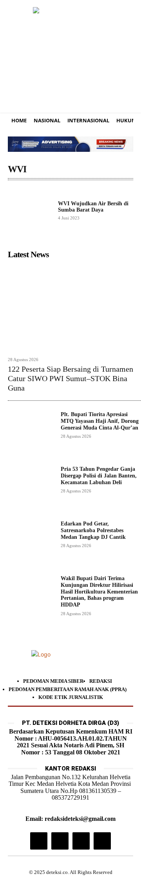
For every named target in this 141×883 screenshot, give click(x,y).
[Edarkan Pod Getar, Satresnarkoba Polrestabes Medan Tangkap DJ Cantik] (31, 544)
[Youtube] (102, 841)
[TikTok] (60, 841)
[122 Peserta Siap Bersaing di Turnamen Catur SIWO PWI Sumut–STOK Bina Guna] (74, 308)
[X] (81, 841)
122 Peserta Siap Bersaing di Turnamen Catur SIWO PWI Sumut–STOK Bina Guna (70, 378)
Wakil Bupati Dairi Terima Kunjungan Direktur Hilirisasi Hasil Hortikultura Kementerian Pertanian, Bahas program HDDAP (99, 591)
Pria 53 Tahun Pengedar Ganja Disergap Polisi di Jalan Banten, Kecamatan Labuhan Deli (99, 475)
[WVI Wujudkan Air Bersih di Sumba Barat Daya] (30, 210)
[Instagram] (38, 841)
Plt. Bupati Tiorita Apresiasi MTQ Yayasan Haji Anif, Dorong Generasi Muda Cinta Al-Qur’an (100, 421)
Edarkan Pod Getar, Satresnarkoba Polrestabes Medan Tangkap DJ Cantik (93, 530)
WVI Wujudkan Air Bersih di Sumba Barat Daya (93, 206)
